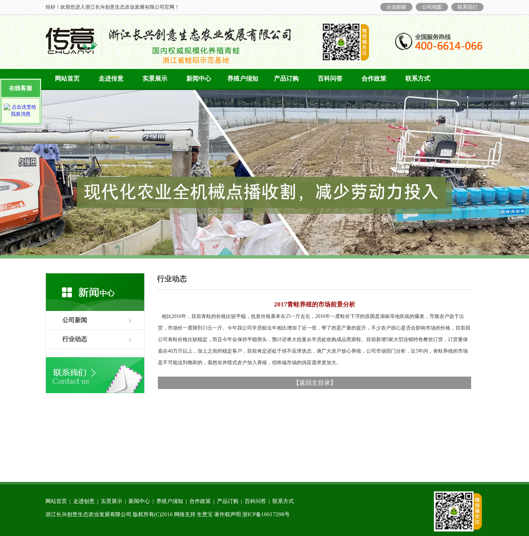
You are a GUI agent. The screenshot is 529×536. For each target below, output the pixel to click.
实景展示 (155, 78)
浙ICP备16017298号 (266, 514)
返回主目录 (314, 382)
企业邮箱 (396, 7)
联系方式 (417, 78)
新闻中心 (198, 78)
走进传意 (111, 78)
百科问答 (330, 78)
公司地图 (432, 7)
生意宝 (205, 514)
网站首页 (67, 78)
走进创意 (84, 501)
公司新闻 (74, 320)
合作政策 (374, 78)
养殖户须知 (242, 78)
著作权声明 (227, 514)
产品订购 (286, 78)
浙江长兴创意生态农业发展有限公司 (88, 514)
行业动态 (74, 339)
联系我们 (467, 7)
